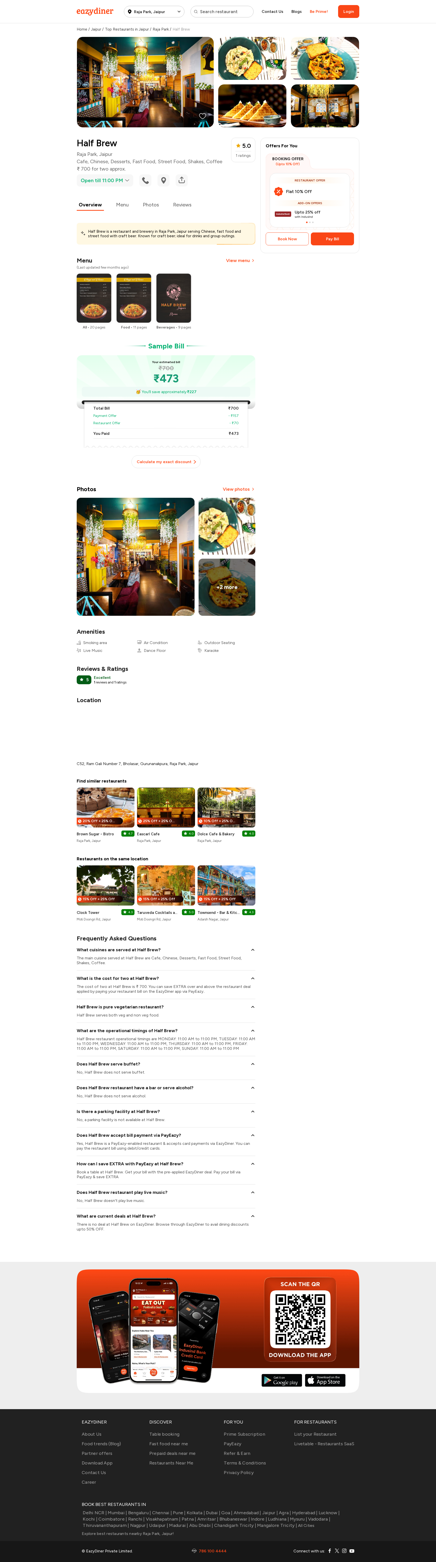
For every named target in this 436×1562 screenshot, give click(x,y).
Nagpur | (139, 1525)
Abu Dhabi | (201, 1525)
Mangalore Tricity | (277, 1525)
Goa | (226, 1513)
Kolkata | (196, 1513)
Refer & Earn (237, 1453)
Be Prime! (319, 11)
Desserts (120, 161)
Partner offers (97, 1453)
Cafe (82, 161)
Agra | (285, 1513)
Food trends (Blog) (101, 1444)
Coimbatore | (112, 1519)
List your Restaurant (315, 1434)
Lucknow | (329, 1513)
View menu (238, 260)
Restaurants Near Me (171, 1463)
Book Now (287, 238)
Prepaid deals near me (172, 1453)
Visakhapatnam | (163, 1519)
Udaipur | (158, 1525)
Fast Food (143, 161)
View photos (236, 489)
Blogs (296, 11)
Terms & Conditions (245, 1463)
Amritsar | (208, 1519)
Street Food (171, 161)
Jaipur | (270, 1513)
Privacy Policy (239, 1472)
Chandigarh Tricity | (235, 1525)
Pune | (179, 1513)
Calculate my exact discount (164, 461)
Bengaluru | (139, 1513)
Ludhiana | (278, 1519)
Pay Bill (332, 238)
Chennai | (162, 1513)
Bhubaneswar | (235, 1519)
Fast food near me (168, 1444)
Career (89, 1482)
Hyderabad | (305, 1513)
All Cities (306, 1525)
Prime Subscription (244, 1434)
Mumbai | (117, 1513)
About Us (91, 1434)
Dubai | (213, 1513)
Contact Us (272, 11)
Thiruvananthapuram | (106, 1525)
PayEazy (232, 1444)
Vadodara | (319, 1519)
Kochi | (90, 1519)
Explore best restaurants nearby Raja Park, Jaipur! (128, 1533)
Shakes (196, 161)
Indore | (259, 1519)
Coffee (214, 161)
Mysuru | (298, 1519)
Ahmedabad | (247, 1513)
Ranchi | (136, 1519)
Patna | (189, 1519)
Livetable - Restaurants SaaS (324, 1444)
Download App (97, 1463)
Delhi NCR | (95, 1513)
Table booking (164, 1434)
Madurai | (178, 1525)
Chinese (99, 161)
